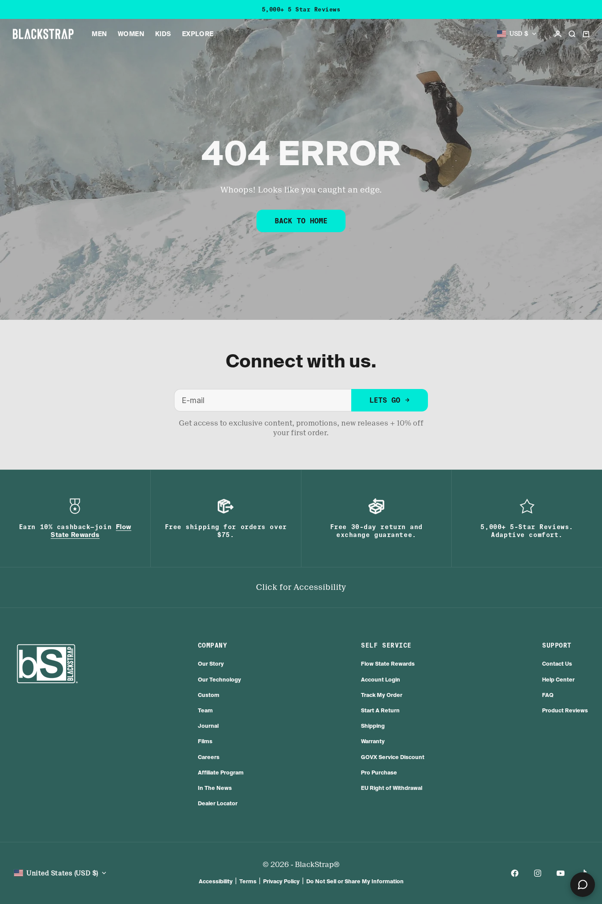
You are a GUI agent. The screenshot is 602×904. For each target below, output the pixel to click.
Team (205, 710)
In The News (215, 788)
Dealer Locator (218, 803)
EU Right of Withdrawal (391, 788)
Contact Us (557, 663)
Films (205, 741)
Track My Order (381, 695)
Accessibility (216, 881)
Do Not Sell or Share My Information (355, 881)
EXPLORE (198, 34)
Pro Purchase (379, 772)
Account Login (380, 679)
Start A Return (380, 710)
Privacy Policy (281, 881)
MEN (99, 34)
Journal (208, 725)
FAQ (548, 695)
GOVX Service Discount (392, 757)
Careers (208, 757)
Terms (247, 881)
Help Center (558, 679)
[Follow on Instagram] (537, 873)
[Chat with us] (582, 884)
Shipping (373, 725)
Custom (208, 695)
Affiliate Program (221, 772)
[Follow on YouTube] (560, 873)
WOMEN (131, 34)
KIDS (163, 34)
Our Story (211, 663)
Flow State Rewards (388, 663)
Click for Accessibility (301, 587)
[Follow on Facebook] (514, 873)
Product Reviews (565, 710)
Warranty (373, 741)
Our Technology (219, 679)
